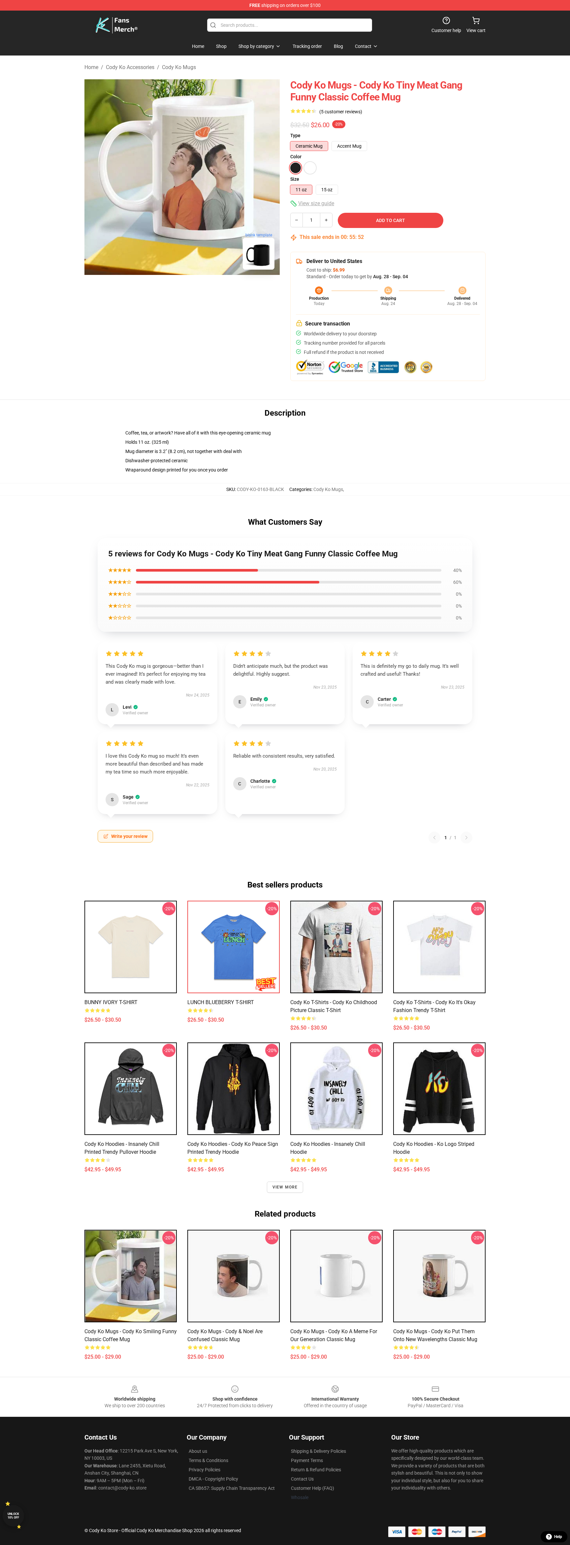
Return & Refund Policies (316, 1469)
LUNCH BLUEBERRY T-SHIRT (220, 1002)
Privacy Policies (204, 1469)
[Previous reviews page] (434, 838)
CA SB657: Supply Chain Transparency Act (232, 1488)
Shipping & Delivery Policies (318, 1451)
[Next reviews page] (466, 838)
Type (295, 135)
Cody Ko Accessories (130, 67)
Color (295, 156)
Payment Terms (307, 1460)
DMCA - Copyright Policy (213, 1479)
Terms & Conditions (208, 1460)
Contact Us (302, 1479)
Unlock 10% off (13, 1515)
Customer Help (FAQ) (312, 1488)
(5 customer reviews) (340, 111)
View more (285, 1187)
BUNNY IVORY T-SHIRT (111, 1002)
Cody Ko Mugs (179, 67)
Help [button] (558, 1536)
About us (198, 1451)
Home (91, 67)
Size (294, 179)
